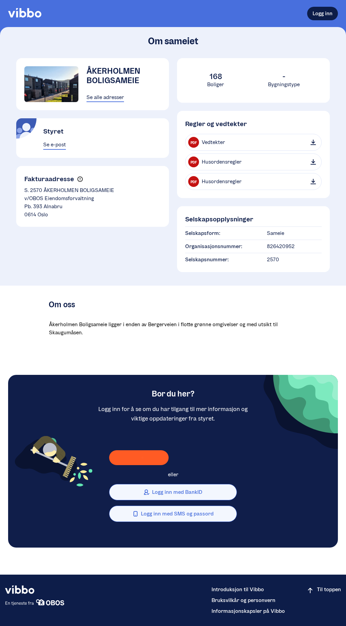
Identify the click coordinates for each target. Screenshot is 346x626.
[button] (80, 179)
